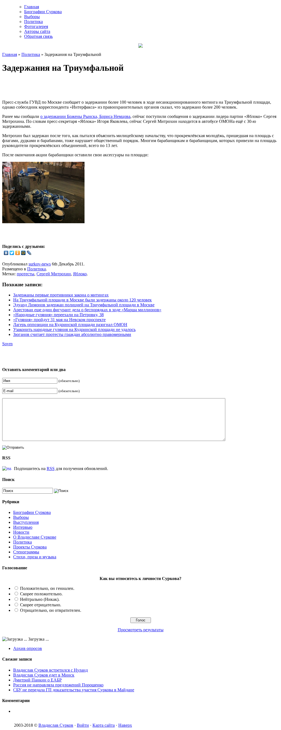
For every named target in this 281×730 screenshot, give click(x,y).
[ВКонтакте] (6, 252)
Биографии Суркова (43, 11)
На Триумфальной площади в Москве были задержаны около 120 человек (82, 300)
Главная (31, 6)
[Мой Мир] (23, 252)
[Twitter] (12, 252)
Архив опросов (27, 648)
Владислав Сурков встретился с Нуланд (50, 670)
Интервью (22, 527)
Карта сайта (103, 725)
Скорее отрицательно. (40, 604)
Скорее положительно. (41, 594)
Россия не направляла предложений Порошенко (58, 685)
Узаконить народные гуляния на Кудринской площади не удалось (74, 329)
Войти (83, 725)
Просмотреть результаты (141, 629)
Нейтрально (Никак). (40, 599)
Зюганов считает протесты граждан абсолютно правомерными (72, 334)
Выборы (32, 16)
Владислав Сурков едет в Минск (43, 675)
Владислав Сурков (55, 725)
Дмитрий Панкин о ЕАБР (37, 680)
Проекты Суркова (30, 547)
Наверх (125, 725)
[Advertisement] (66, 87)
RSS (51, 468)
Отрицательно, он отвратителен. (50, 610)
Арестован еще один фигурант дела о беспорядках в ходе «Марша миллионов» (87, 309)
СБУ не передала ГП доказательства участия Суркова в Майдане (73, 689)
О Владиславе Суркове (34, 537)
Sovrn (7, 343)
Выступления (26, 522)
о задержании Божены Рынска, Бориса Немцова (85, 116)
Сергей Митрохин (53, 273)
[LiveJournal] (29, 252)
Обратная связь (38, 36)
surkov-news (40, 264)
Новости (21, 532)
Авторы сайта (37, 31)
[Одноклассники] (18, 252)
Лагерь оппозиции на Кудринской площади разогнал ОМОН (70, 324)
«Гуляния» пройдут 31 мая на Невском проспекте (59, 319)
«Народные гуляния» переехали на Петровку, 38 (58, 314)
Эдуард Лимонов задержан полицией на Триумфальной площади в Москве (83, 304)
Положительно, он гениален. (47, 588)
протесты (25, 273)
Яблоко (80, 273)
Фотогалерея (36, 26)
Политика (33, 21)
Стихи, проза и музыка (34, 556)
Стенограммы (26, 552)
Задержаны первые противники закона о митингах (61, 295)
